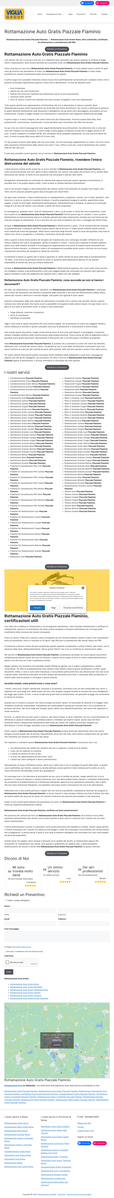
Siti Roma (61, 1194)
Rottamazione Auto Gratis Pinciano (25, 995)
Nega (53, 608)
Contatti (104, 14)
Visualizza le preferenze (73, 608)
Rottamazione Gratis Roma (16, 1123)
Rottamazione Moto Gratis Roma (19, 1127)
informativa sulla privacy (21, 947)
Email (7, 919)
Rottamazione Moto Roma (16, 1131)
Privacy (80, 1127)
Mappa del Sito (84, 1123)
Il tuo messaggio (12, 929)
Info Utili (93, 14)
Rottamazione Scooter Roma (17, 1134)
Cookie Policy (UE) (85, 1131)
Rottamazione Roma (13, 1163)
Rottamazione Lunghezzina (53, 1178)
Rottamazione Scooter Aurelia (54, 1175)
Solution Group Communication (79, 1194)
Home (40, 14)
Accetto (57, 1045)
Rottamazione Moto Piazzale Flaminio (38, 1100)
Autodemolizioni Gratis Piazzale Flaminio (77, 1094)
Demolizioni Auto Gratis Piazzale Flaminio (39, 1094)
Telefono (62, 919)
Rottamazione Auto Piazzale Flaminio (21, 1091)
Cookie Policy (57, 1040)
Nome (6, 914)
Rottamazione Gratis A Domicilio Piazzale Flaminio (59, 1097)
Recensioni (81, 14)
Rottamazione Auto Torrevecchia (55, 1171)
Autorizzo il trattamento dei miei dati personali (24, 951)
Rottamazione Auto (54, 14)
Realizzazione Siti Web (47, 1194)
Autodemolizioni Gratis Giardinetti (56, 1167)
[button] (83, 588)
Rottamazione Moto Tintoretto (54, 1157)
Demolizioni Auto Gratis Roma (17, 1155)
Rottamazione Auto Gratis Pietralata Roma (29, 990)
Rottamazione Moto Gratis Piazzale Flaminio (75, 1100)
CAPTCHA (8, 956)
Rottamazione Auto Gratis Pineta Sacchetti (29, 998)
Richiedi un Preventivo (57, 49)
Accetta (37, 608)
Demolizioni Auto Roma (14, 1159)
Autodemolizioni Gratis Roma (17, 1151)
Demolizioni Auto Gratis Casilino (55, 1126)
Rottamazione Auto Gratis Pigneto (25, 993)
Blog (70, 14)
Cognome (62, 914)
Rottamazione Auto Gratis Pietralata (26, 987)
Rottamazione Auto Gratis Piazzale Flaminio (58, 1091)
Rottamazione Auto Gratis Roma (24, 984)
